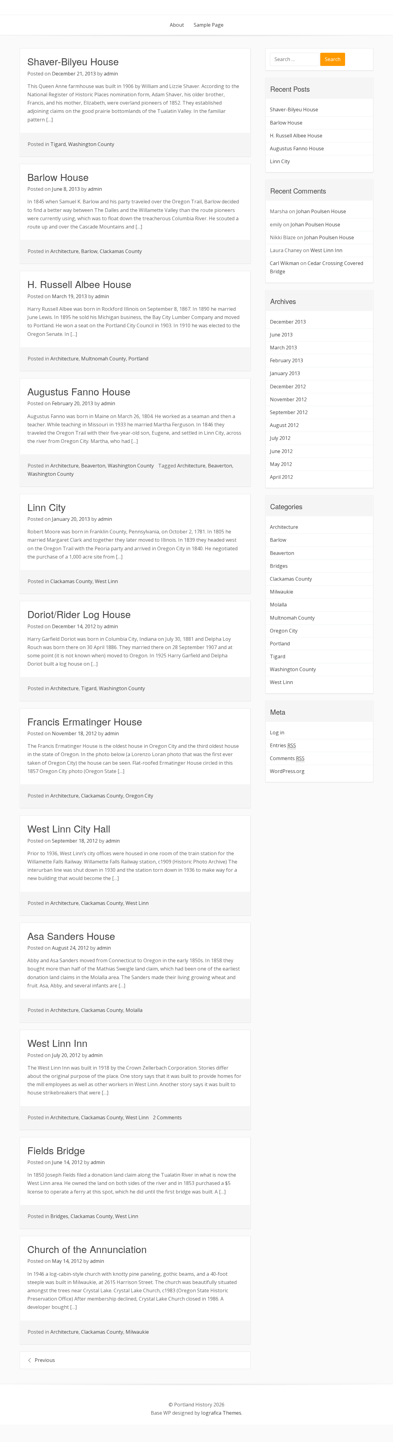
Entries (283, 745)
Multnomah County (103, 358)
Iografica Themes (221, 1412)
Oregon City (139, 795)
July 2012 (280, 438)
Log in (277, 732)
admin (111, 73)
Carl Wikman (284, 263)
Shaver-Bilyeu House (73, 61)
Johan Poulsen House (321, 211)
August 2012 (284, 425)
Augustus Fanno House (78, 391)
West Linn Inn (57, 1043)
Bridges (59, 1216)
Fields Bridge (56, 1150)
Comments (287, 758)
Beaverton (93, 465)
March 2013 (283, 347)
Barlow (89, 251)
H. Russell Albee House (79, 284)
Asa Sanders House (71, 936)
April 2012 (281, 477)
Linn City (46, 507)
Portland (138, 358)
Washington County (91, 144)
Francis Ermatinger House (84, 721)
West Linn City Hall (68, 828)
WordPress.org (287, 771)
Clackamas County (121, 251)
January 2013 (285, 373)
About (177, 24)
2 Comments (167, 1117)
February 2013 (286, 360)
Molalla (134, 1010)
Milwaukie (137, 1332)
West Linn (106, 581)
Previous (45, 1360)
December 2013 (288, 321)
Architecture (64, 251)
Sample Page (209, 24)
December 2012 (288, 386)
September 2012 (289, 412)
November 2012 (288, 399)
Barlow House (58, 177)
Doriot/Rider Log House (79, 614)
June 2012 (281, 451)
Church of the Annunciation (87, 1249)
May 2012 (281, 464)
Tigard (58, 144)
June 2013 (281, 334)
